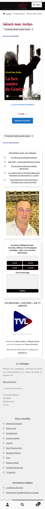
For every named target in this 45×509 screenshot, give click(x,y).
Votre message (23, 272)
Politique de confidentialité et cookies (22, 492)
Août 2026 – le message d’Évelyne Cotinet (24, 162)
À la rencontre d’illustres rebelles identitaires (24, 167)
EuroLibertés (11, 433)
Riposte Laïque (12, 462)
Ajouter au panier (22, 120)
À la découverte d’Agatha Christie (24, 157)
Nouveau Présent (13, 453)
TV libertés (11, 472)
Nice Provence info (14, 448)
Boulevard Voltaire (14, 423)
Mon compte (7, 504)
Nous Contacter (9, 382)
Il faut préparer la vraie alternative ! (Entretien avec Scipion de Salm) (24, 181)
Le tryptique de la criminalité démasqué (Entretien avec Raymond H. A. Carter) (24, 174)
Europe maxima (13, 438)
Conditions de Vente (14, 487)
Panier (35, 502)
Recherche (22, 504)
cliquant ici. (22, 352)
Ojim (8, 457)
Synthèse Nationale (14, 467)
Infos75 (9, 443)
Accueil (8, 14)
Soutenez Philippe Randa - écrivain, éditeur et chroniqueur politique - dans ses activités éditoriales (22, 249)
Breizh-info (11, 428)
